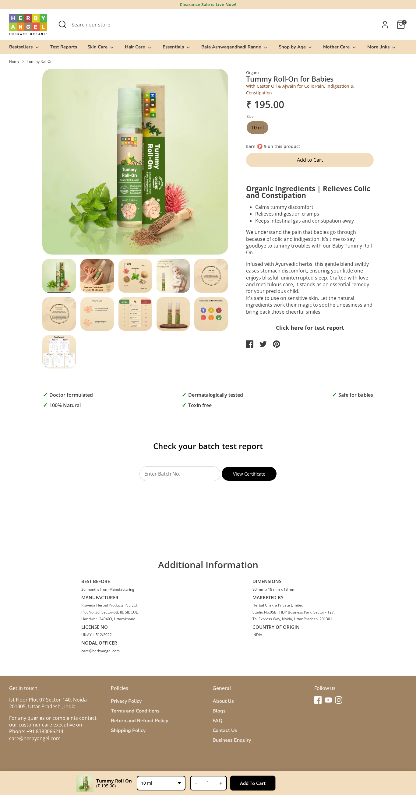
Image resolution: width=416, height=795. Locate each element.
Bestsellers (21, 47)
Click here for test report (310, 327)
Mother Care (337, 47)
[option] (135, 164)
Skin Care (98, 47)
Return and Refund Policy (139, 720)
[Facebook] (318, 700)
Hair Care (135, 47)
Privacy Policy (126, 701)
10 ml (257, 127)
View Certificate (249, 474)
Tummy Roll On (39, 61)
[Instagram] (338, 700)
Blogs (219, 711)
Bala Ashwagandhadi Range (231, 47)
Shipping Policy (128, 730)
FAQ (218, 720)
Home (14, 61)
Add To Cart (253, 783)
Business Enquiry (232, 740)
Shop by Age (293, 47)
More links (379, 47)
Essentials (174, 47)
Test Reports (63, 47)
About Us (223, 701)
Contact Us (225, 730)
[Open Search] (62, 24)
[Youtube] (328, 700)
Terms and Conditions (135, 711)
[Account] (385, 25)
